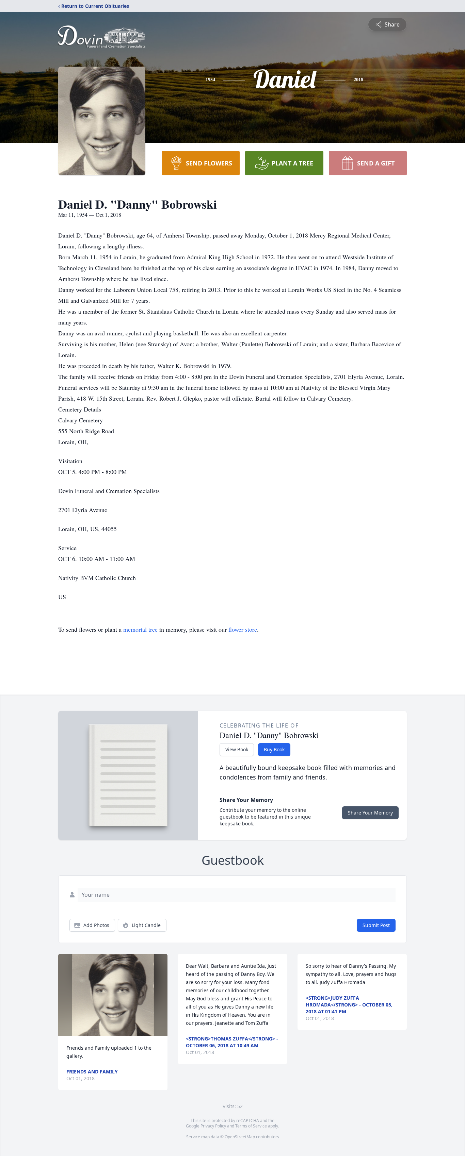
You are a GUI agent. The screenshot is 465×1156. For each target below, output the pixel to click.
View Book (236, 749)
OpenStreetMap (240, 1137)
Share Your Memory (370, 812)
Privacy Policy (213, 1126)
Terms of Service (251, 1126)
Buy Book (274, 749)
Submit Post (376, 925)
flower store (242, 629)
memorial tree (140, 629)
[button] (113, 995)
